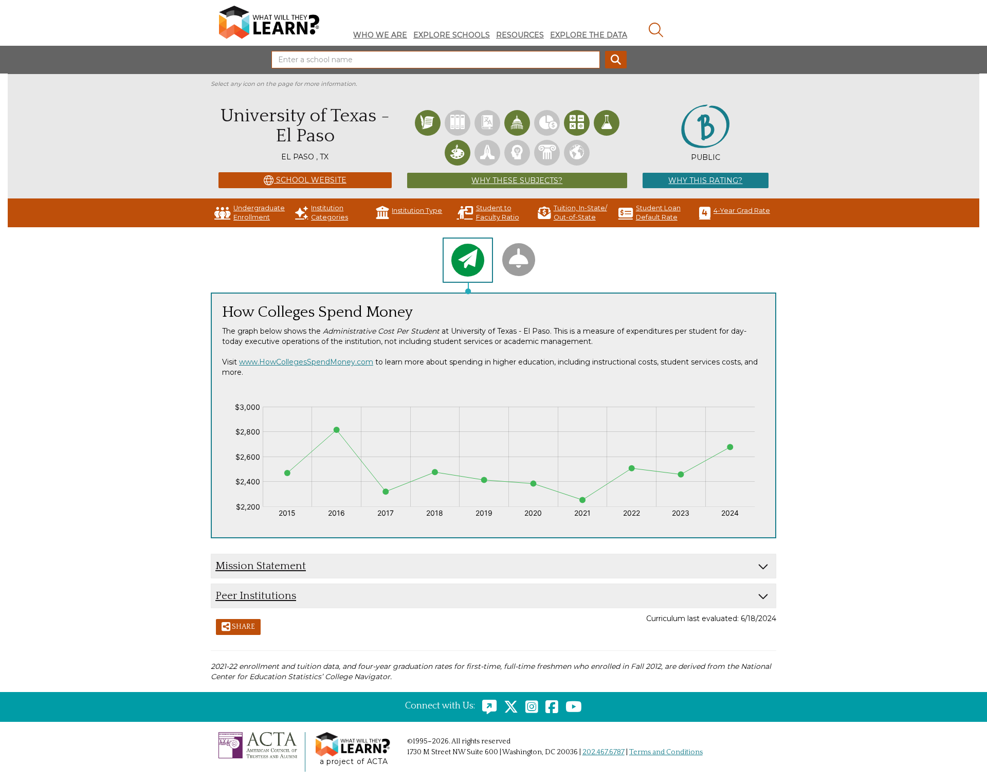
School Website (310, 180)
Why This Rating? (705, 180)
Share (242, 627)
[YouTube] (571, 706)
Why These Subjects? (516, 180)
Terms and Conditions (666, 752)
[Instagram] (529, 706)
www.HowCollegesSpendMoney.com (306, 362)
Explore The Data (588, 35)
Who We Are (380, 35)
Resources (520, 35)
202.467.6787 (603, 752)
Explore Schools (451, 35)
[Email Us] (487, 706)
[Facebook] (549, 706)
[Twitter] (508, 706)
